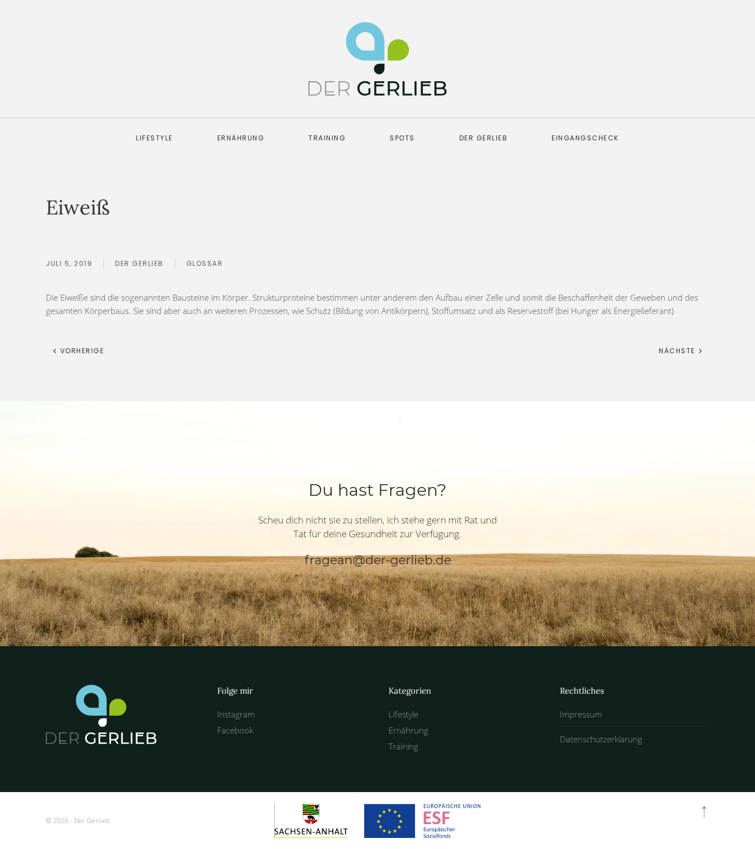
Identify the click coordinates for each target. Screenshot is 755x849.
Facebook (235, 730)
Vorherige (80, 350)
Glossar (204, 263)
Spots (402, 138)
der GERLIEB (483, 138)
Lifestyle (154, 138)
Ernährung (241, 138)
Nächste (678, 350)
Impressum (581, 714)
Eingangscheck (585, 138)
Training (326, 138)
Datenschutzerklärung (601, 739)
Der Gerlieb (139, 263)
